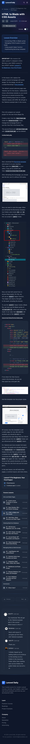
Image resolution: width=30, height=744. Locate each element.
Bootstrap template (20, 162)
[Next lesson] (6, 21)
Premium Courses (7, 703)
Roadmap (5, 706)
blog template (19, 84)
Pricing (4, 722)
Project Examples (7, 708)
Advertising (5, 725)
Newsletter (5, 720)
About (4, 717)
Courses (6, 9)
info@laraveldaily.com (21, 736)
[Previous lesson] (3, 21)
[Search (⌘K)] (24, 2)
